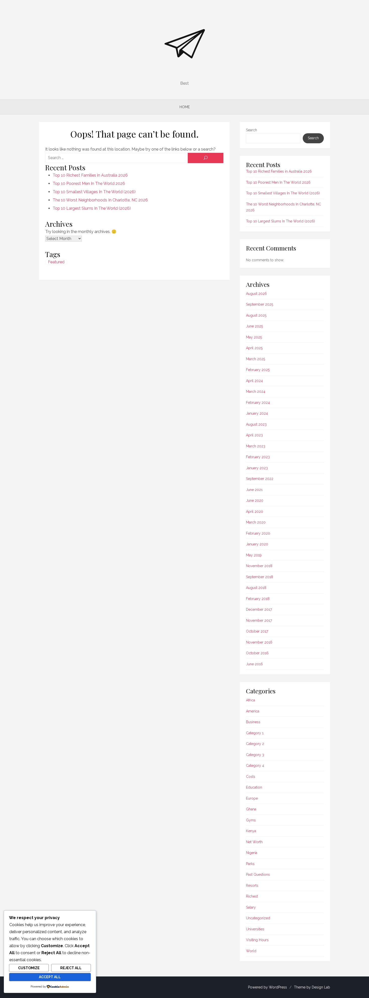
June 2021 (254, 490)
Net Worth (254, 842)
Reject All (71, 968)
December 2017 (259, 609)
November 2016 (259, 642)
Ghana (251, 809)
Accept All (50, 977)
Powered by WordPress (267, 987)
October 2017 (257, 631)
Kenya (251, 831)
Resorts (252, 886)
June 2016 (254, 664)
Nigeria (251, 853)
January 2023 (257, 468)
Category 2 (255, 744)
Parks (250, 864)
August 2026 (256, 294)
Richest (252, 896)
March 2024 (255, 392)
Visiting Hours (257, 940)
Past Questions (258, 874)
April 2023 (254, 435)
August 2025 (256, 315)
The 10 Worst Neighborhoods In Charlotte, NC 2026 (100, 200)
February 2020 (258, 533)
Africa (250, 700)
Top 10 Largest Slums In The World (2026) (92, 208)
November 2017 (259, 620)
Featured (56, 262)
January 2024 (257, 413)
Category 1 (255, 733)
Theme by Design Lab (312, 987)
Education (254, 787)
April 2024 (254, 381)
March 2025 (255, 359)
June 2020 (254, 500)
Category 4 (255, 766)
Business (253, 722)
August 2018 (256, 588)
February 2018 (258, 599)
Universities (255, 929)
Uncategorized (258, 918)
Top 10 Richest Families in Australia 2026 (90, 175)
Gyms (251, 820)
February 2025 (258, 370)
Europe (252, 798)
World (251, 951)
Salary (251, 907)
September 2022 (259, 479)
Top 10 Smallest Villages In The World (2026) (94, 191)
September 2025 (259, 304)
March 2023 (255, 446)
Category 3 (255, 755)
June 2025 (254, 326)
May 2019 (254, 555)
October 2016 (257, 653)
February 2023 (258, 457)
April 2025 (254, 348)
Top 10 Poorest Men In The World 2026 (89, 183)
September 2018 (259, 577)
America (252, 711)
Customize (29, 968)
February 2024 (258, 403)
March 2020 (256, 522)
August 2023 (256, 424)
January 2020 (257, 544)
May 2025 (254, 337)
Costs (250, 777)
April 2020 (254, 512)
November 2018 (259, 566)
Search (251, 130)
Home (184, 107)
